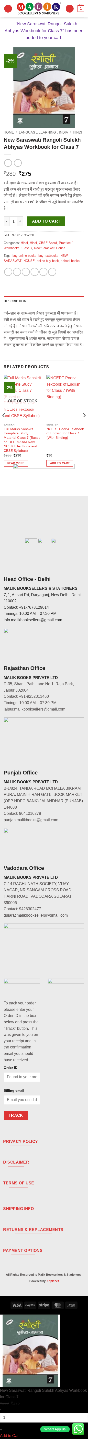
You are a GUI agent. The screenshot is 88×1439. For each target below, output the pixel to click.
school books (70, 261)
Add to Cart (10, 1436)
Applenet (52, 1281)
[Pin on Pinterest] (43, 272)
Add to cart (46, 221)
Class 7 (27, 248)
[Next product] (8, 163)
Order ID (10, 1068)
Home (9, 132)
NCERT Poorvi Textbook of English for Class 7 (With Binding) (65, 433)
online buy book (48, 261)
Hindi (77, 132)
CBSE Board (48, 243)
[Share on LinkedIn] (52, 272)
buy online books (24, 256)
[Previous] (4, 425)
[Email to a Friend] (35, 272)
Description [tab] (15, 301)
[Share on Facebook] (17, 272)
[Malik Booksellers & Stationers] (39, 8)
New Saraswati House (49, 248)
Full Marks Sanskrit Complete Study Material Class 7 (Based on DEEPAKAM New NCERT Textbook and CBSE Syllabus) (22, 440)
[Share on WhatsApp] (8, 272)
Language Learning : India (43, 132)
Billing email (14, 1090)
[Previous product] (18, 163)
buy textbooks (48, 256)
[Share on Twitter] (26, 272)
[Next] (84, 425)
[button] (8, 9)
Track (16, 1115)
